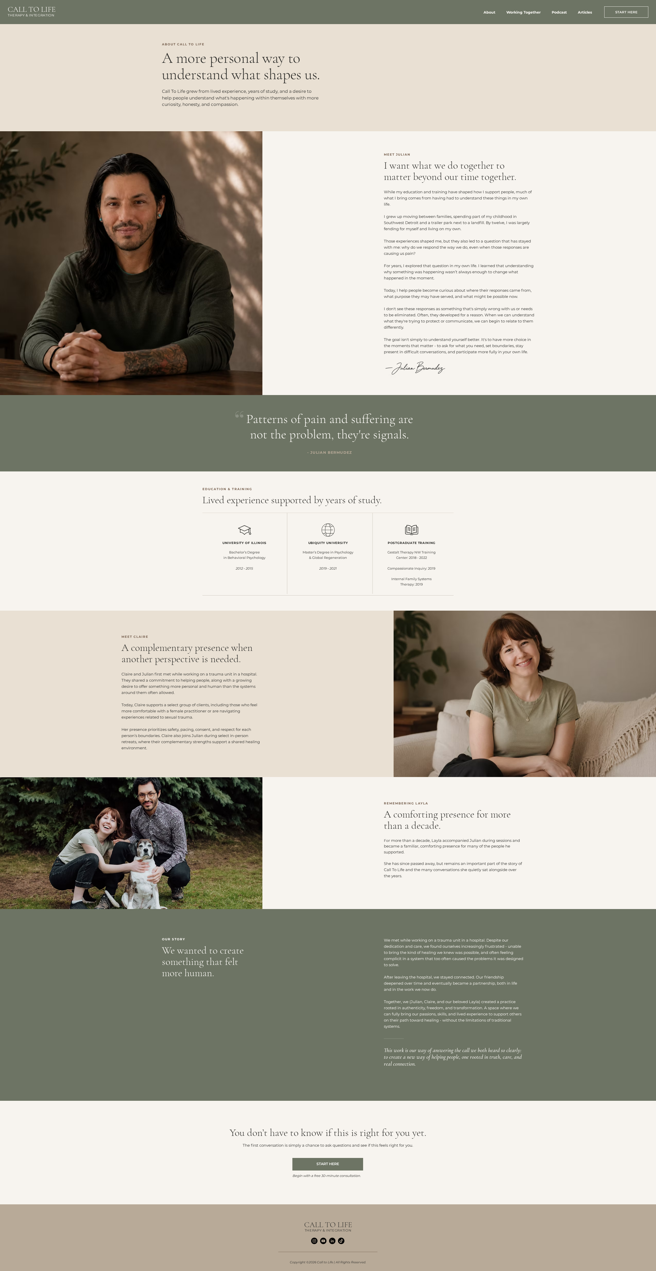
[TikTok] (341, 1241)
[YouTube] (323, 1241)
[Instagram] (314, 1241)
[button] (526, 12)
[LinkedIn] (332, 1241)
